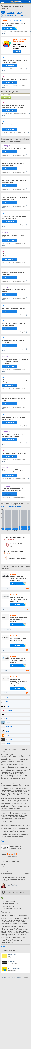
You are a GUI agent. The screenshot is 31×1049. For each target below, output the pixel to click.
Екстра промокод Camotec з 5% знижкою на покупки (18, 599)
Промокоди (11, 12)
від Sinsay (5, 588)
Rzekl (3, 946)
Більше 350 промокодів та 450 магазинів (19, 43)
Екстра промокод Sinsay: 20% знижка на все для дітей (18, 578)
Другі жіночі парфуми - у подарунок (14, 79)
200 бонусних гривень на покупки (14, 453)
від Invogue (5, 650)
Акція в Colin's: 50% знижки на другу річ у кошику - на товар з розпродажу (15, 361)
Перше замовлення (7, 15)
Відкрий (17, 51)
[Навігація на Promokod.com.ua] (2, 1)
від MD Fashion (7, 629)
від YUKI (5, 670)
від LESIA (5, 693)
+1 (30, 31)
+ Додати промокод (22, 15)
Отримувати (6, 97)
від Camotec (6, 609)
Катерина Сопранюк (13, 885)
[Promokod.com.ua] (16, 1)
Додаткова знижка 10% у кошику (13, 308)
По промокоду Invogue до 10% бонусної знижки (18, 640)
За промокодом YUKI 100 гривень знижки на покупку (18, 660)
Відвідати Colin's (5, 841)
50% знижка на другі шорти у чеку (14, 148)
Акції (19, 12)
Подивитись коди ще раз (15, 892)
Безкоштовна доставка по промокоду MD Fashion (18, 619)
